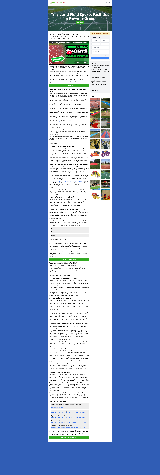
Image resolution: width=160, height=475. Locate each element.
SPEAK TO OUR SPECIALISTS (69, 259)
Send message (100, 58)
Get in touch (80, 22)
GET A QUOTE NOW (69, 85)
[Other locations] (106, 3)
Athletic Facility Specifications (98, 88)
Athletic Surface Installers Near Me (100, 69)
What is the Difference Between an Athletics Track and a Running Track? (100, 85)
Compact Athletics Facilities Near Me (100, 75)
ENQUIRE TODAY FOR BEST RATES (69, 437)
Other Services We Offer (97, 90)
